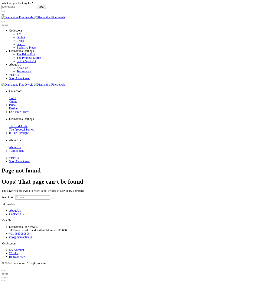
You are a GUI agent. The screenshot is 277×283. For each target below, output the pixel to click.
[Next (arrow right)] (6, 277)
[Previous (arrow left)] (3, 277)
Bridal (20, 40)
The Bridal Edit (26, 54)
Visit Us (14, 74)
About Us (22, 68)
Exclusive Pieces (27, 47)
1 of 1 (20, 34)
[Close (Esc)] (3, 273)
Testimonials (24, 71)
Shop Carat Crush (19, 78)
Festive (21, 44)
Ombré (21, 37)
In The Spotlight (26, 61)
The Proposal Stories (29, 57)
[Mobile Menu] (3, 14)
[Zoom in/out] (6, 273)
